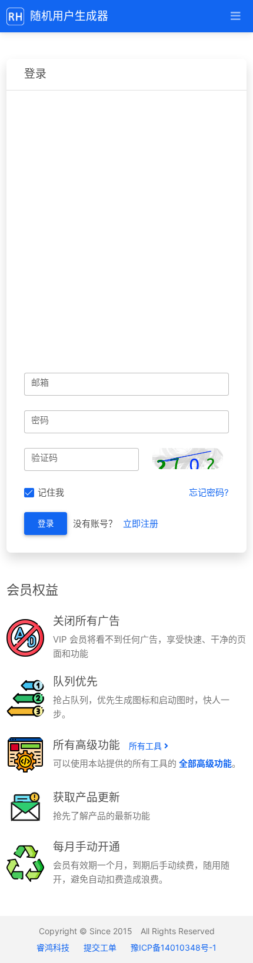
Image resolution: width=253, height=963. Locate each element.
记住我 (51, 492)
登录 (46, 523)
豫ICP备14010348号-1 (174, 947)
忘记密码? (209, 492)
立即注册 (140, 523)
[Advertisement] (126, 222)
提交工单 (100, 947)
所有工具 (146, 746)
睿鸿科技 (54, 947)
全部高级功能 (205, 763)
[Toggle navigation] (235, 16)
